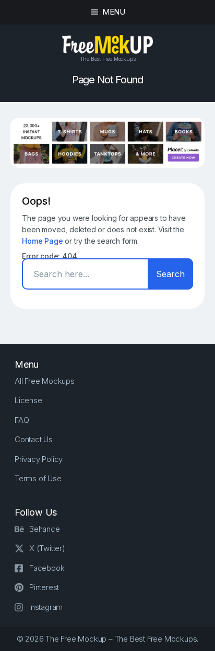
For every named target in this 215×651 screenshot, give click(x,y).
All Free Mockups (45, 381)
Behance (44, 529)
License (28, 400)
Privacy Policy (39, 459)
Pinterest (44, 587)
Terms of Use (38, 478)
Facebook (46, 568)
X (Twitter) (47, 548)
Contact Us (34, 439)
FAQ (22, 420)
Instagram (46, 607)
